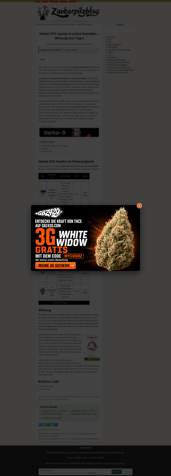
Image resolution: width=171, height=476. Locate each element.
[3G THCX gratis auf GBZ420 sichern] (85, 238)
